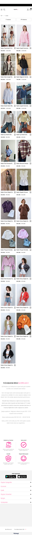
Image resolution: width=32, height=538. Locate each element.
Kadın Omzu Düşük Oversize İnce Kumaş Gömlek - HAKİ (7, 192)
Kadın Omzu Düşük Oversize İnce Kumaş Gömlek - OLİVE (7, 336)
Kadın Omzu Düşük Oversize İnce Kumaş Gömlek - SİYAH (7, 365)
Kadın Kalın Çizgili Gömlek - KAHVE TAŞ (7, 77)
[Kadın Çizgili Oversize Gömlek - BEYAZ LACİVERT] (23, 93)
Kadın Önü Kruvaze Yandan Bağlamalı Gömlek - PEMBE (7, 279)
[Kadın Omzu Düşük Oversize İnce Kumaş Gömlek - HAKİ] (8, 179)
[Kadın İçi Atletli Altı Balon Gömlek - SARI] (23, 122)
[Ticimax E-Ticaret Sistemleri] (16, 533)
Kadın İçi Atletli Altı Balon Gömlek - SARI (22, 134)
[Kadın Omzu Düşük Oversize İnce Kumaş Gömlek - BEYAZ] (8, 295)
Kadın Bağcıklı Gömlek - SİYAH (22, 77)
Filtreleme (24, 19)
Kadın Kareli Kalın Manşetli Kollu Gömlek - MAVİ (7, 106)
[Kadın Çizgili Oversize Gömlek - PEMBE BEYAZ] (23, 35)
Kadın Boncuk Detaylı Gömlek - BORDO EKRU (22, 163)
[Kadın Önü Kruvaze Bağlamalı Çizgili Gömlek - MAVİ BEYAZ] (8, 151)
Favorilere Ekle (15, 48)
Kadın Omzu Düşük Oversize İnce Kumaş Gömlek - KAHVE (22, 221)
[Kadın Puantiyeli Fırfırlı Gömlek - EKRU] (8, 35)
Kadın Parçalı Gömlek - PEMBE (22, 250)
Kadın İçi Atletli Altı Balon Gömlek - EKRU (7, 134)
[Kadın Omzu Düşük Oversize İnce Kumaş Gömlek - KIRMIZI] (23, 295)
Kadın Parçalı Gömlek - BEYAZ (7, 250)
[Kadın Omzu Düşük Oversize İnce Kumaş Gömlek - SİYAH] (8, 352)
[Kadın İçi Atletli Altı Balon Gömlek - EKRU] (8, 122)
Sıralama (9, 19)
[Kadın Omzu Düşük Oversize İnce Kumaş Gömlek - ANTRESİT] (23, 266)
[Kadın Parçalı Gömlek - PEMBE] (23, 237)
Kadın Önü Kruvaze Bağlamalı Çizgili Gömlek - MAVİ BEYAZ (7, 163)
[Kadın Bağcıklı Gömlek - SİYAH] (23, 64)
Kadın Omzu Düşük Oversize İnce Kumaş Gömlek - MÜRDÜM (7, 221)
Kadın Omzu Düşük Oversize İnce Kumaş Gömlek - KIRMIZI (22, 307)
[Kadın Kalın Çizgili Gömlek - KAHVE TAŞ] (8, 64)
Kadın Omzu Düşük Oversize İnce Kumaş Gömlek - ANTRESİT (22, 279)
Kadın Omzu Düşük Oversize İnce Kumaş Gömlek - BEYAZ (7, 307)
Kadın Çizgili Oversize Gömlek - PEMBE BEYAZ (22, 48)
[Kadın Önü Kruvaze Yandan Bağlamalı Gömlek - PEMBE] (8, 266)
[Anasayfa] (2, 15)
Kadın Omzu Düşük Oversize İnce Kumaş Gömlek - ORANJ (22, 336)
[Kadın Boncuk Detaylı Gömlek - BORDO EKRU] (23, 151)
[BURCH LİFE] (16, 9)
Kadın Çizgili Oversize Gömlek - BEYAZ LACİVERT (22, 106)
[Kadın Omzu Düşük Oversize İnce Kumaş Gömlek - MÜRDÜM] (8, 208)
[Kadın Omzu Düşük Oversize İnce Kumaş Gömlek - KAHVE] (23, 208)
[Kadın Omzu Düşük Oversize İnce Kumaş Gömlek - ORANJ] (23, 323)
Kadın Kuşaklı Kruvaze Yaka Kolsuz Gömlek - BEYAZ (22, 192)
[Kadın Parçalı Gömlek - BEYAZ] (8, 237)
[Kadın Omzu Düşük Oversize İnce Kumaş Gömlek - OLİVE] (8, 323)
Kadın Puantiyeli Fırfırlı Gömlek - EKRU (7, 48)
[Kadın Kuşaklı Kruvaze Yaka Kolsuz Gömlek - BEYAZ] (23, 179)
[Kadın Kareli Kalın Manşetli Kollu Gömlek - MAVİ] (8, 93)
